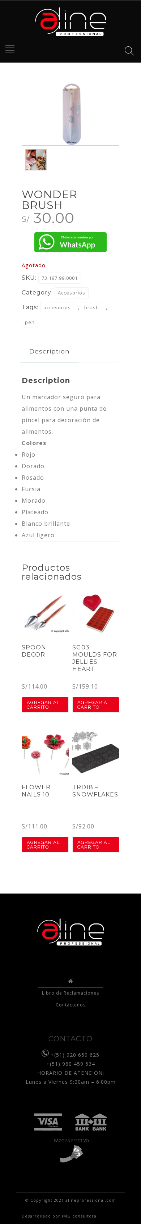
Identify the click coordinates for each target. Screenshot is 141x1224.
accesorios (57, 307)
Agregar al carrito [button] (43, 705)
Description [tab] (49, 351)
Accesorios (71, 292)
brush (91, 307)
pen (30, 322)
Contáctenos (71, 1005)
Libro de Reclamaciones (70, 993)
